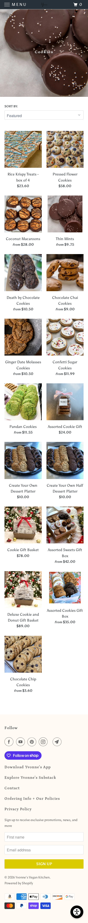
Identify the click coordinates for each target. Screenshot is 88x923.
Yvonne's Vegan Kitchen (32, 877)
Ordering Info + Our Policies (32, 799)
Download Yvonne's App (27, 767)
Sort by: (11, 106)
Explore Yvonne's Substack (30, 778)
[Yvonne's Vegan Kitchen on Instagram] (44, 741)
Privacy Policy (18, 809)
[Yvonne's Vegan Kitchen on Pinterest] (32, 741)
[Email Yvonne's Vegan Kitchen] (58, 741)
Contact (12, 788)
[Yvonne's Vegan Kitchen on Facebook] (9, 741)
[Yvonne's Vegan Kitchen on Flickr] (51, 741)
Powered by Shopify (18, 883)
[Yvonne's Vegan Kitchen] (44, 4)
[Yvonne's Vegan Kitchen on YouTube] (21, 741)
